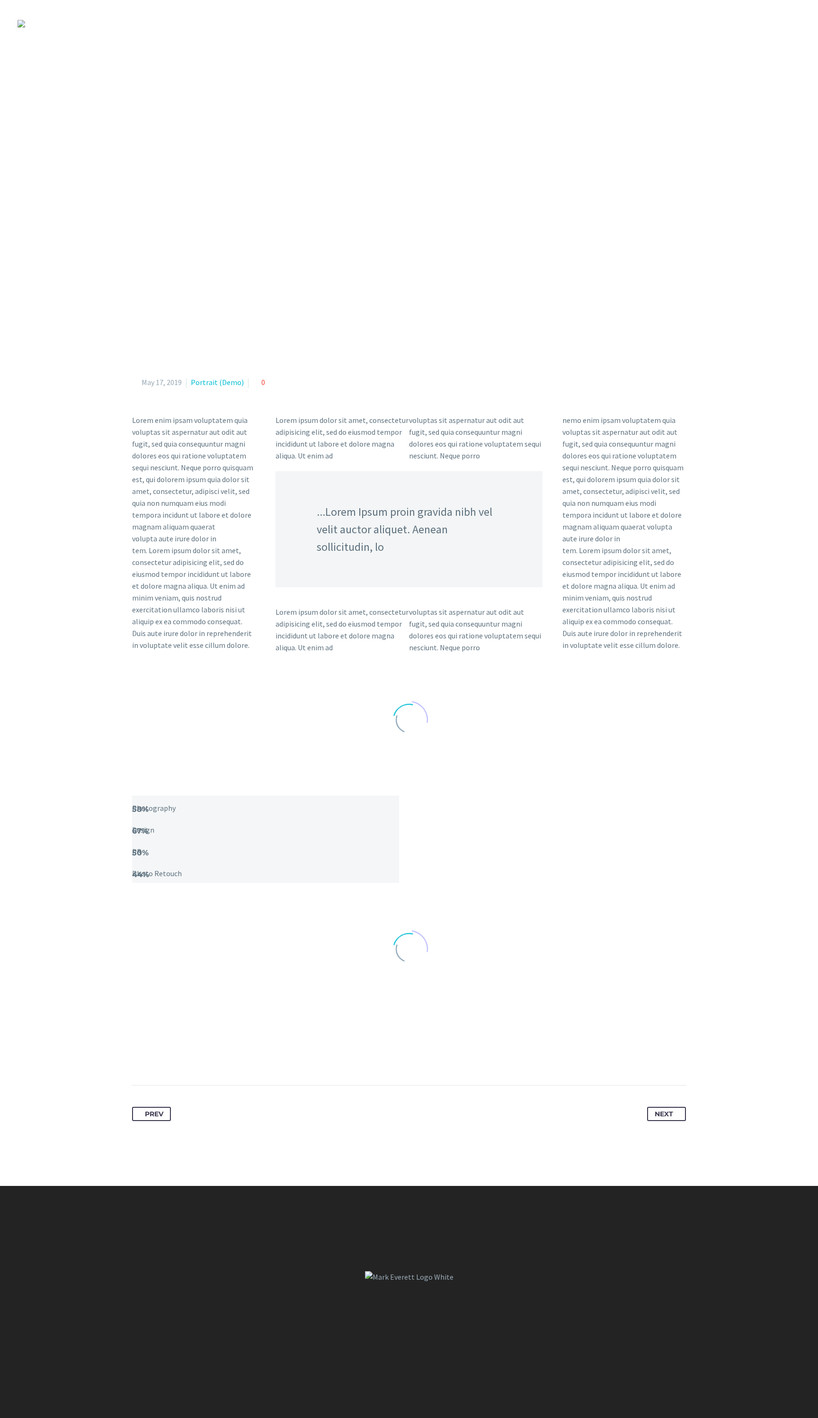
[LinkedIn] (210, 1055)
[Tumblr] (192, 1055)
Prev (154, 1114)
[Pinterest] (175, 1055)
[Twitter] (157, 1055)
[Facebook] (140, 1055)
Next (664, 1114)
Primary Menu (791, 24)
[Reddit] (227, 1055)
